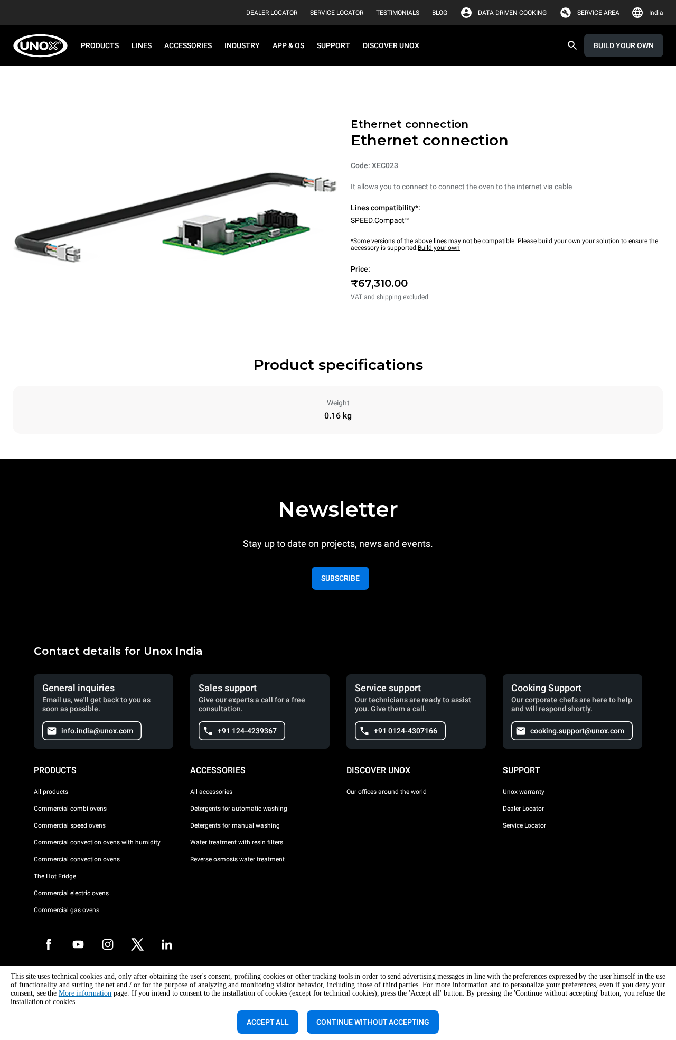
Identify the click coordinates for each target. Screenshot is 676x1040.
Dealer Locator (523, 808)
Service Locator (524, 825)
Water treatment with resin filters (236, 842)
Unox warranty (523, 791)
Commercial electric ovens (71, 893)
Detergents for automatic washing (238, 808)
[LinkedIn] (167, 944)
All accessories (211, 791)
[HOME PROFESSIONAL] (43, 46)
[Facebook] (48, 944)
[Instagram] (108, 944)
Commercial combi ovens (70, 808)
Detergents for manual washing (235, 825)
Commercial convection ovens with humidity (97, 842)
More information (85, 993)
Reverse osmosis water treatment (237, 859)
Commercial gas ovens (66, 910)
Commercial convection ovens (77, 859)
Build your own (439, 248)
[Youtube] (78, 944)
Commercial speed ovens (70, 825)
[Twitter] (137, 944)
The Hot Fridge (55, 876)
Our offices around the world (386, 791)
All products (51, 791)
